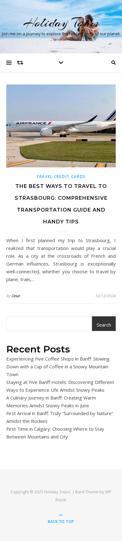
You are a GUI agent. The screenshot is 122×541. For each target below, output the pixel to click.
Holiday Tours (61, 23)
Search (104, 325)
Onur (16, 296)
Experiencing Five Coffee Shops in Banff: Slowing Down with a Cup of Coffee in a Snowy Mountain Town (57, 366)
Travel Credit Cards (61, 176)
